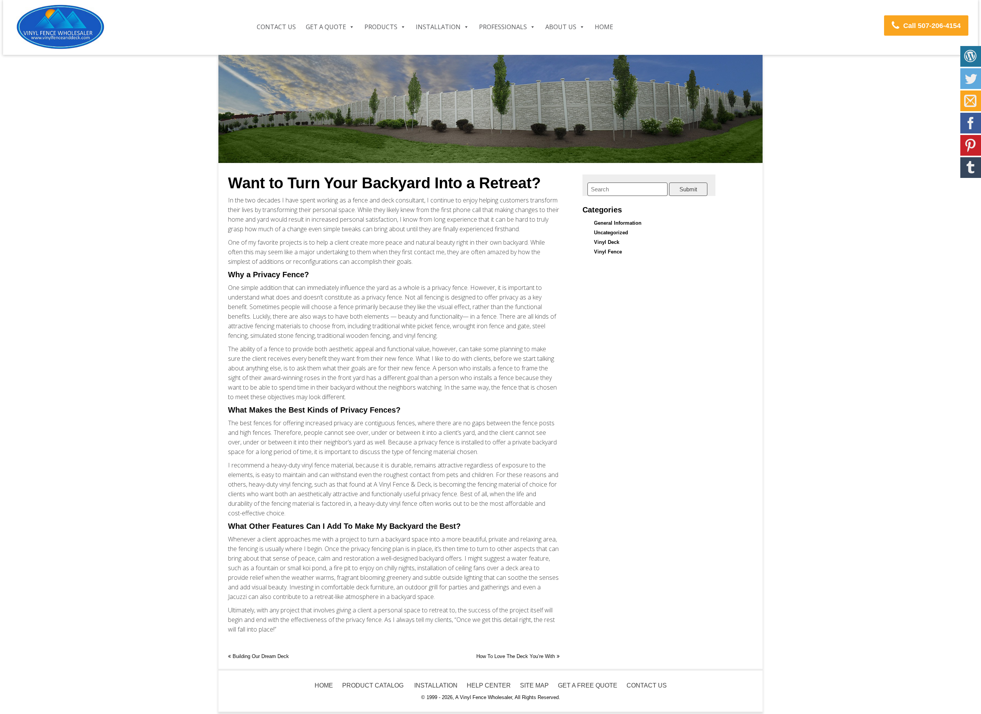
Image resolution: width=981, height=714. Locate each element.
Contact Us (276, 27)
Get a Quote (326, 27)
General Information (617, 223)
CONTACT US (647, 685)
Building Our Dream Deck (261, 656)
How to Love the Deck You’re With (515, 656)
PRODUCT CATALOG (373, 685)
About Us (560, 27)
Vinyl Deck (606, 242)
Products (380, 27)
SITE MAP (534, 685)
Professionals (503, 27)
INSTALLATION (435, 685)
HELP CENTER (489, 685)
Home (604, 27)
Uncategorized (611, 232)
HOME (324, 685)
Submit (688, 189)
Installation (438, 27)
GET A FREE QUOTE (587, 685)
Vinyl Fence (608, 252)
